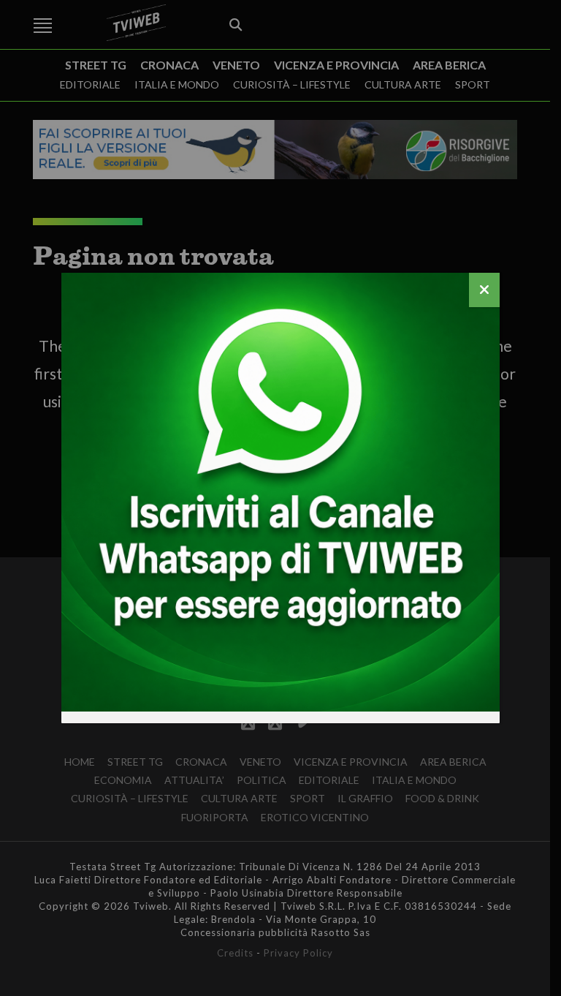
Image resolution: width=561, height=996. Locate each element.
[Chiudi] (484, 290)
